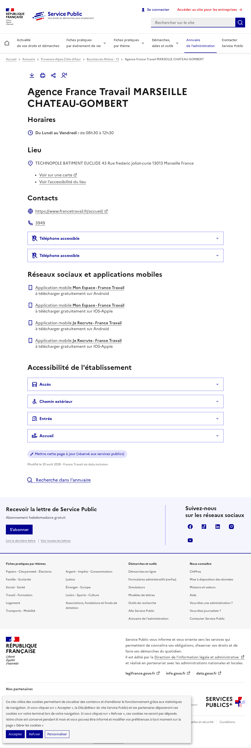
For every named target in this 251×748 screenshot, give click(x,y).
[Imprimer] (42, 75)
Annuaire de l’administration (200, 43)
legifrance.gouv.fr (140, 673)
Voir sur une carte (55, 175)
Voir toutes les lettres (56, 541)
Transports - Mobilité (20, 611)
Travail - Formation (19, 595)
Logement (13, 603)
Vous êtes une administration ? (211, 603)
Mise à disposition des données (211, 579)
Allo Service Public (141, 611)
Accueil (11, 59)
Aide (193, 595)
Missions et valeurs (202, 587)
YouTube (190, 540)
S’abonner (19, 529)
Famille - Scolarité (18, 579)
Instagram (231, 526)
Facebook (190, 526)
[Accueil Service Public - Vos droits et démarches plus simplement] (64, 21)
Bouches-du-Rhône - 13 (103, 59)
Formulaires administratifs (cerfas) (152, 579)
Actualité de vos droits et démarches (38, 43)
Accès (45, 384)
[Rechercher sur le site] (240, 22)
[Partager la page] (53, 75)
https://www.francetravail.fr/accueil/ (69, 211)
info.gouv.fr (176, 673)
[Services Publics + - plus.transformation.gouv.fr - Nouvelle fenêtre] (225, 702)
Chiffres (195, 571)
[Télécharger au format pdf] (31, 75)
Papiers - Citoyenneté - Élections (28, 571)
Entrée (45, 419)
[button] (64, 75)
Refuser (34, 734)
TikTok (204, 526)
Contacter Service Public (232, 43)
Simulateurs (136, 587)
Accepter (15, 734)
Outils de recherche (142, 603)
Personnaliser (57, 734)
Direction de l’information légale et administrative (197, 657)
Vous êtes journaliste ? (205, 611)
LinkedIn (218, 526)
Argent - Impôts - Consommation (89, 571)
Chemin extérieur (56, 401)
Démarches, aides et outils (162, 43)
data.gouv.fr (206, 673)
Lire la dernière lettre (21, 541)
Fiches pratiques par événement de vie (83, 43)
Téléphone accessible (59, 238)
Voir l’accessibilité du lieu (62, 182)
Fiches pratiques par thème (126, 43)
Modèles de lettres (141, 595)
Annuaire (28, 59)
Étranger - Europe (78, 587)
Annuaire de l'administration (148, 618)
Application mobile (79, 287)
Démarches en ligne (142, 571)
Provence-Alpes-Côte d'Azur (61, 59)
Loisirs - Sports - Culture (82, 595)
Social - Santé (15, 587)
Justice (70, 579)
